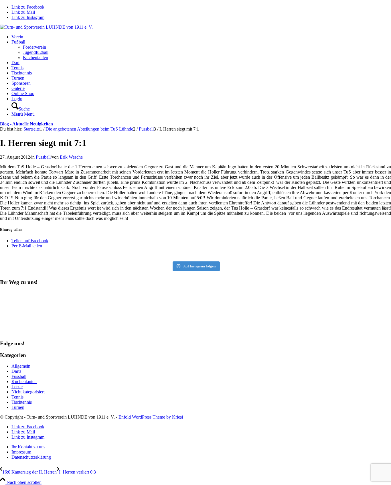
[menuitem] (201, 37)
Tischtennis (21, 402)
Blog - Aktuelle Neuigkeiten (26, 123)
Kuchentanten (24, 381)
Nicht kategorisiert (28, 391)
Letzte (17, 386)
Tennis (17, 397)
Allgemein (20, 366)
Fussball (43, 157)
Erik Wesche (71, 157)
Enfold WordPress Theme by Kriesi (151, 417)
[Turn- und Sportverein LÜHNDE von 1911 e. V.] (46, 27)
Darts (16, 371)
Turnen (17, 407)
